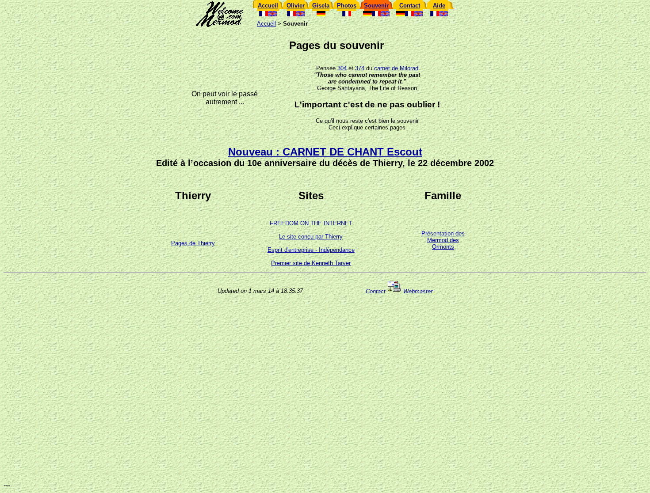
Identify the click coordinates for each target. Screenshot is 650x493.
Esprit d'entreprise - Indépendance (311, 249)
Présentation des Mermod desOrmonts (443, 240)
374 (359, 68)
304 (342, 68)
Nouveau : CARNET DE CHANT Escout (325, 152)
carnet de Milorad (396, 68)
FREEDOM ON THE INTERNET (311, 223)
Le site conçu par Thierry (311, 236)
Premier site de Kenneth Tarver (311, 263)
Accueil (266, 23)
